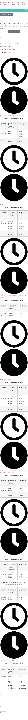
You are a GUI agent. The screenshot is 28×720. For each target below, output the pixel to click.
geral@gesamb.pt (10, 49)
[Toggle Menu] (26, 10)
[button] (14, 86)
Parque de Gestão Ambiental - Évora (12, 115)
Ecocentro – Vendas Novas (8, 557)
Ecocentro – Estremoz (7, 660)
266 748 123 (7, 52)
